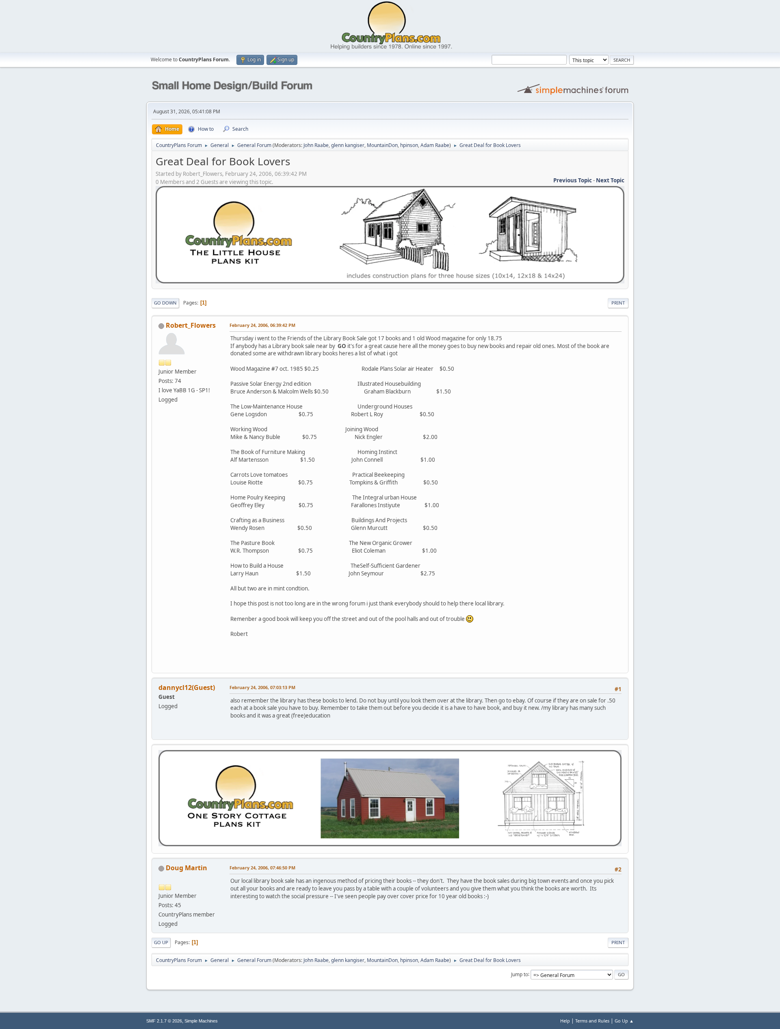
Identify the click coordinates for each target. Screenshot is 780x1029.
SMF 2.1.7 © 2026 (164, 1020)
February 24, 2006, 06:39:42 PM (262, 325)
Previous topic (572, 180)
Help (565, 1021)
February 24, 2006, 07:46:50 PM (262, 868)
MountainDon (382, 145)
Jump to (519, 974)
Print (618, 303)
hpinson (409, 145)
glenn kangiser (347, 145)
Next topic (610, 180)
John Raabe (316, 145)
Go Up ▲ (624, 1021)
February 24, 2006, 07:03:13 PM (262, 687)
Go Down (165, 303)
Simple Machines (201, 1020)
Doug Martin (186, 867)
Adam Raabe (434, 145)
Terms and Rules (592, 1021)
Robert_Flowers (191, 325)
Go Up (161, 942)
